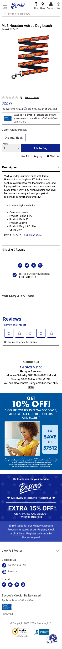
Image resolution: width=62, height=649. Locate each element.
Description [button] (9, 167)
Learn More (20, 121)
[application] (52, 639)
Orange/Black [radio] (14, 137)
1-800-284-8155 (28, 277)
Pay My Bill (7, 613)
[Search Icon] (5, 13)
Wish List (55, 156)
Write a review (32, 97)
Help (36, 8)
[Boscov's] (18, 5)
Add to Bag (41, 148)
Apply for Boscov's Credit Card (18, 600)
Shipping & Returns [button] (13, 249)
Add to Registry (34, 156)
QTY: (5, 144)
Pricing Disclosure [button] (32, 235)
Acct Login (51, 8)
